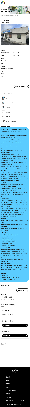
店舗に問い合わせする (21, 86)
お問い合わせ (9, 397)
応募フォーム (6, 325)
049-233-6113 (4, 73)
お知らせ (8, 387)
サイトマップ (21, 400)
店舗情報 (8, 384)
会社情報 (8, 377)
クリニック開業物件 (11, 390)
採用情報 (8, 394)
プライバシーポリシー (11, 400)
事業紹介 (8, 380)
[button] (27, 3)
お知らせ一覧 (21, 290)
